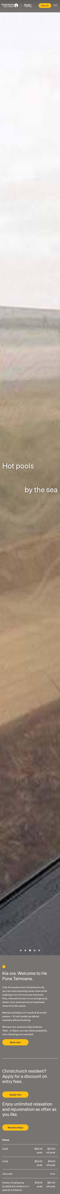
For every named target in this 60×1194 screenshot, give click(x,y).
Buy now (44, 5)
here (4, 1034)
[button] (21, 950)
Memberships (15, 1127)
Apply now (15, 1094)
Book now (15, 1042)
